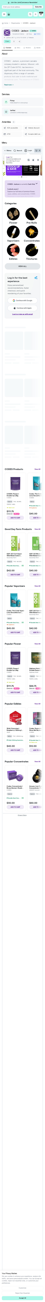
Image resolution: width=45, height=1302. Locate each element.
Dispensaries (15, 23)
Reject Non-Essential (22, 1293)
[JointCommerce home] (8, 14)
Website (31, 37)
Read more (8, 85)
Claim (7, 41)
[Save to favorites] (14, 41)
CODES (38, 34)
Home (6, 23)
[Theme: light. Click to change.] (35, 14)
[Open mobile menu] (4, 14)
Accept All (22, 1298)
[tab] (7, 48)
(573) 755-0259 (21, 37)
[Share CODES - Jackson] (19, 41)
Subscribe (38, 7)
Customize (22, 1288)
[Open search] (30, 14)
